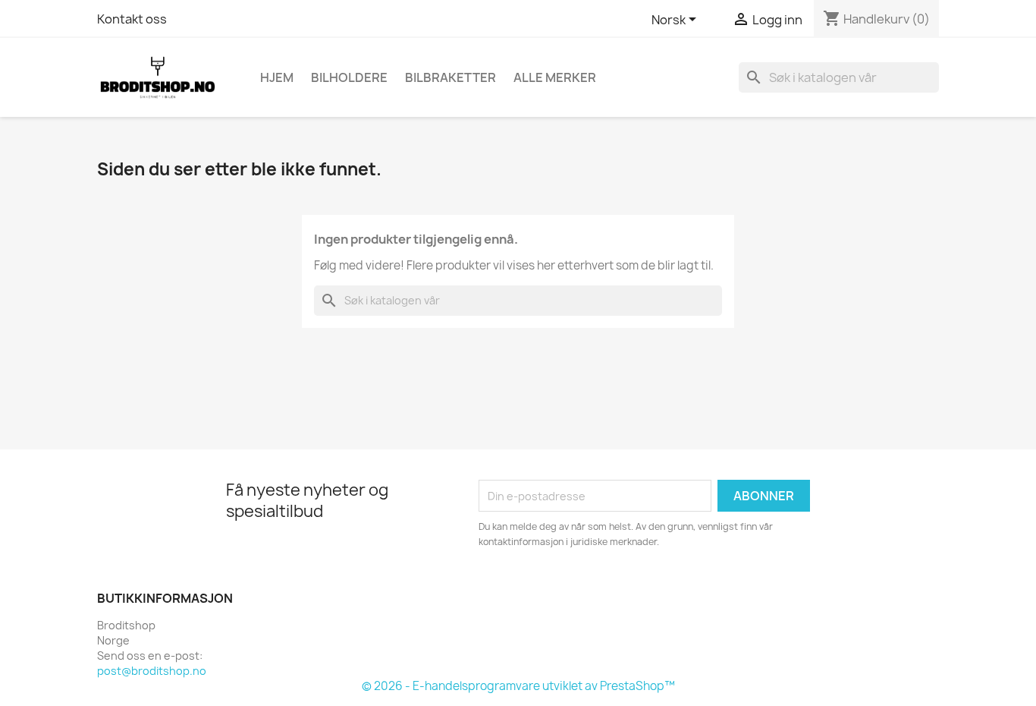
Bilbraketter (450, 77)
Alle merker (554, 77)
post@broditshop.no (151, 670)
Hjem (277, 77)
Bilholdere (349, 77)
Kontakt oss (132, 19)
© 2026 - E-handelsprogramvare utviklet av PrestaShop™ (518, 686)
